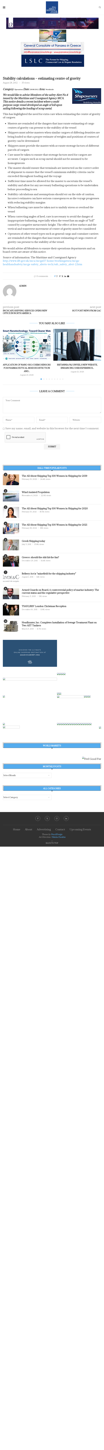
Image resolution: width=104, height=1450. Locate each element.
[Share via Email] (68, 276)
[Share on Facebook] (59, 276)
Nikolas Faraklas (58, 837)
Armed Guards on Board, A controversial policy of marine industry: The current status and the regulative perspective (60, 591)
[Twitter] (47, 818)
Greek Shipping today (33, 541)
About (28, 829)
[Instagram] (56, 818)
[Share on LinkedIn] (65, 276)
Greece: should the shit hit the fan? (40, 557)
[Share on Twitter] (62, 276)
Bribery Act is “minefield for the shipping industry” (49, 573)
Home (16, 829)
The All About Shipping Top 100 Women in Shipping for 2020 (55, 508)
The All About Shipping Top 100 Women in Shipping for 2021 (54, 524)
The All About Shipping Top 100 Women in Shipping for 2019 (54, 475)
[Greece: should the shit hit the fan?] (11, 561)
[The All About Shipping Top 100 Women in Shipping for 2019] (11, 479)
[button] (6, 354)
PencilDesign (56, 834)
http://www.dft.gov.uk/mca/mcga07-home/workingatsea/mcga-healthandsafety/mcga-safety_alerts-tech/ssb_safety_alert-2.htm (42, 262)
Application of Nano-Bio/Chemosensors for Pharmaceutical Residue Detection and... (27, 368)
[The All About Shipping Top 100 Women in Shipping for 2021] (11, 528)
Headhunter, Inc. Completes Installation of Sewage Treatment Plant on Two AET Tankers (59, 624)
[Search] (99, 7)
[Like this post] (57, 276)
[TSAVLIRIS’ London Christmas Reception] (11, 610)
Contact (60, 829)
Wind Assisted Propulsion (36, 492)
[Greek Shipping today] (11, 545)
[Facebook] (37, 818)
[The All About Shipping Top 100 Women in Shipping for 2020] (11, 512)
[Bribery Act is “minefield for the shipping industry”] (11, 577)
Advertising (44, 829)
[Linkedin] (66, 818)
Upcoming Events (80, 829)
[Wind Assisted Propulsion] (11, 496)
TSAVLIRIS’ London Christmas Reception (44, 606)
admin (22, 286)
